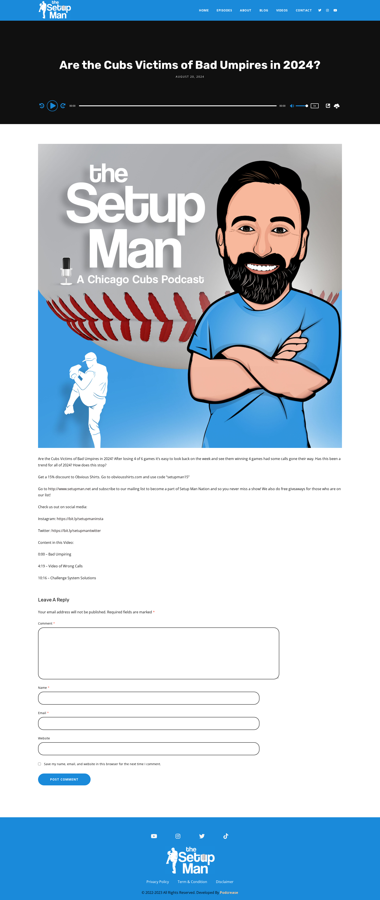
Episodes (224, 10)
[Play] (53, 105)
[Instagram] (327, 10)
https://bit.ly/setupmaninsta (80, 518)
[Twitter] (320, 10)
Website (44, 738)
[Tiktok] (225, 835)
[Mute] (292, 106)
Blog (263, 10)
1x (314, 105)
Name (43, 688)
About (246, 10)
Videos (282, 10)
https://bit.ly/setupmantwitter (76, 530)
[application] (178, 105)
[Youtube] (335, 10)
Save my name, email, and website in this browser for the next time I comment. (102, 764)
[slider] (302, 109)
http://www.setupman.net (69, 488)
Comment (46, 623)
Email (43, 713)
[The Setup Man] (54, 9)
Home (204, 10)
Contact (304, 10)
